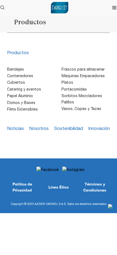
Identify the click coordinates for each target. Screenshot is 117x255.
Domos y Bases (21, 102)
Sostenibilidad (68, 128)
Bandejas (15, 69)
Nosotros (39, 128)
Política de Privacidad (22, 187)
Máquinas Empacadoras (83, 76)
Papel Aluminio (20, 96)
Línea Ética (58, 187)
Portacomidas (74, 89)
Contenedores (20, 76)
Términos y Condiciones (94, 187)
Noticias (15, 128)
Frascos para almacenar (83, 69)
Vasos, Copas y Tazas (81, 108)
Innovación (99, 128)
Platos (67, 82)
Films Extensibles (22, 109)
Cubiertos (16, 82)
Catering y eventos (24, 89)
